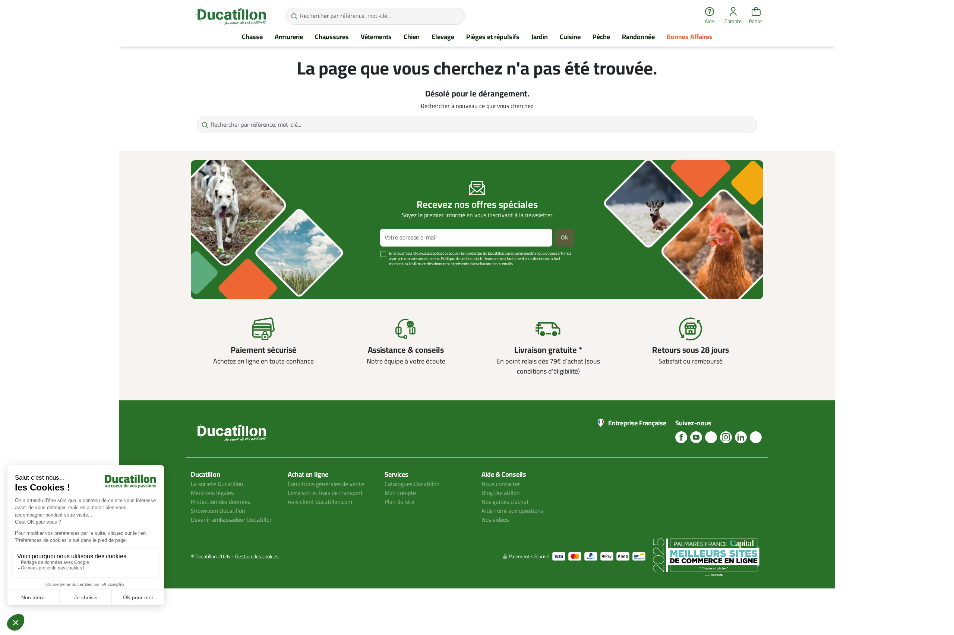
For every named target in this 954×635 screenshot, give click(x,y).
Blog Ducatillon (500, 493)
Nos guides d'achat (505, 502)
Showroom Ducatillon (218, 511)
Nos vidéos (495, 519)
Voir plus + (216, 275)
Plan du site (399, 502)
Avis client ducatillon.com (320, 502)
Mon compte (400, 493)
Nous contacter (500, 484)
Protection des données (220, 502)
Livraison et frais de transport (325, 493)
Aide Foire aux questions (512, 511)
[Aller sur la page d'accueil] (231, 16)
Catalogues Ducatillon (412, 484)
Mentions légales (212, 493)
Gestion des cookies (257, 557)
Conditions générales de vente (326, 484)
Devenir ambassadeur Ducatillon (232, 519)
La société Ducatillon (217, 484)
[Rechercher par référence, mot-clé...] (294, 16)
